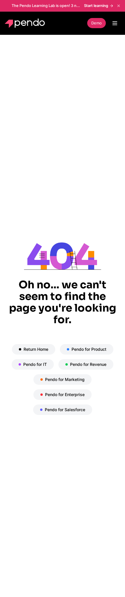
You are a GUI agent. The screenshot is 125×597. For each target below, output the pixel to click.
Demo (96, 23)
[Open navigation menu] (114, 23)
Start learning (96, 5)
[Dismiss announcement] (119, 6)
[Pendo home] (26, 23)
